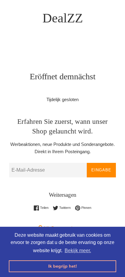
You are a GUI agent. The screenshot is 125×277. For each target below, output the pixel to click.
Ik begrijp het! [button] (62, 266)
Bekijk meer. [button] (78, 250)
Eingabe (101, 170)
